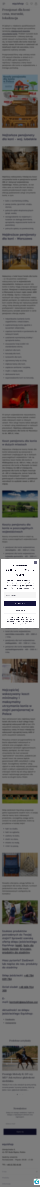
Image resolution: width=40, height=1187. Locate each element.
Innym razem (20, 611)
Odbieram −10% (20, 603)
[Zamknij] (36, 562)
